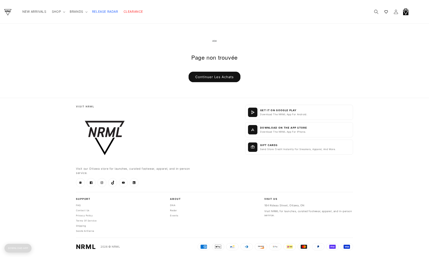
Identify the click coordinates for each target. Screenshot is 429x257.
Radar (173, 210)
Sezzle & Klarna (85, 231)
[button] (417, 12)
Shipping (81, 225)
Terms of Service (86, 220)
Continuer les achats (214, 77)
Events (174, 215)
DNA (172, 205)
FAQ (78, 205)
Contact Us (82, 210)
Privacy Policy (84, 215)
